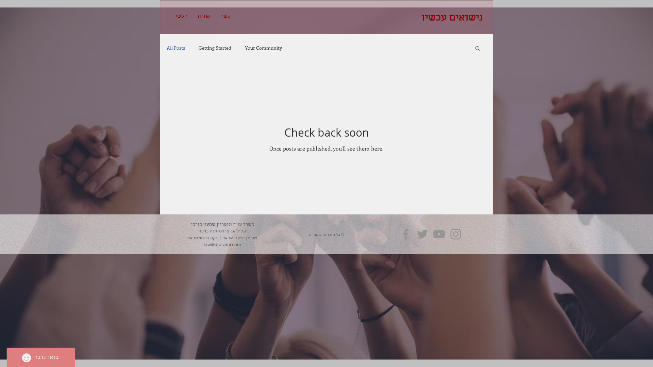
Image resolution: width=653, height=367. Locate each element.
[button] (477, 48)
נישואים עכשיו (452, 18)
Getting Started (215, 48)
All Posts (176, 48)
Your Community (263, 48)
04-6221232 (233, 238)
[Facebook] (406, 234)
